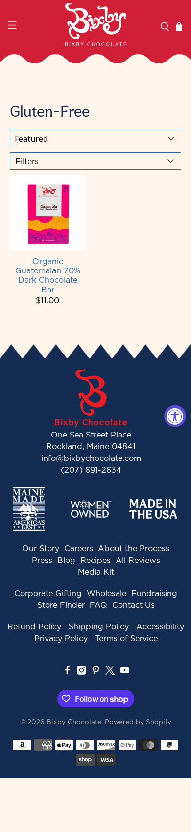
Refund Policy (34, 626)
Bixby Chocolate (74, 721)
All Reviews (138, 560)
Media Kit (96, 571)
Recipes (95, 560)
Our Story (40, 548)
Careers (78, 548)
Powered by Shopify (138, 721)
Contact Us (133, 605)
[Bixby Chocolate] (95, 24)
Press (42, 560)
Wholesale (106, 593)
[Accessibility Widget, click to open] (175, 416)
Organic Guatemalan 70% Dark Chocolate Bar (47, 275)
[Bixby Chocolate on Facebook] (67, 671)
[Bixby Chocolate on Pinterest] (95, 671)
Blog (66, 560)
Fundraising (154, 593)
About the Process (133, 548)
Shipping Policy (99, 626)
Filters (27, 161)
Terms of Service (126, 638)
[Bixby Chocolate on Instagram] (81, 671)
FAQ (98, 605)
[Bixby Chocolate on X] (110, 671)
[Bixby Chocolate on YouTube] (124, 671)
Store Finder (61, 605)
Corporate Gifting (48, 593)
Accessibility (160, 626)
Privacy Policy (61, 638)
